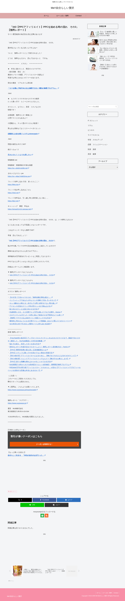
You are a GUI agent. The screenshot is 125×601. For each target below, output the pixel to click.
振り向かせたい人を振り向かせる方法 (23, 309)
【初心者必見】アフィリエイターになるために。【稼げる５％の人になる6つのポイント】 (42, 356)
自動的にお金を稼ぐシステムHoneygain (23, 134)
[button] (56, 505)
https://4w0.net (13, 193)
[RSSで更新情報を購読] (46, 515)
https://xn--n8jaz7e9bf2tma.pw (19, 176)
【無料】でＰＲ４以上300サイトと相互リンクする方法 (29, 318)
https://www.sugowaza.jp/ (17, 403)
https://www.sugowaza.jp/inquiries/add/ (22, 390)
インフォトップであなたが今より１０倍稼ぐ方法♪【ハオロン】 (32, 300)
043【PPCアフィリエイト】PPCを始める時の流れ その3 (31, 241)
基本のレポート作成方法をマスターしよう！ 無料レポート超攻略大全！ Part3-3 (38, 347)
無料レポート (13, 491)
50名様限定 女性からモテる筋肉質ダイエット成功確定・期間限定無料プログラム (39, 365)
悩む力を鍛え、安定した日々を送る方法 (24, 344)
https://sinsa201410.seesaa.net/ (19, 209)
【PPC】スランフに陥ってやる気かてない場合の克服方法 (30, 353)
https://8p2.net (13, 201)
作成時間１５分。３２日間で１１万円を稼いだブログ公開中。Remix (34, 312)
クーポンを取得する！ (44, 444)
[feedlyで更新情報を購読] (42, 515)
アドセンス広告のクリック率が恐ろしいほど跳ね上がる (30, 306)
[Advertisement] (44, 475)
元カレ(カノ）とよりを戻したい (19, 155)
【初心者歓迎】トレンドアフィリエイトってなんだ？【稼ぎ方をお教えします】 (39, 359)
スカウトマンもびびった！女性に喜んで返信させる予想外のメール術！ (35, 315)
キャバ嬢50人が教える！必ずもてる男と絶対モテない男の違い (32, 303)
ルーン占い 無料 (107, 593)
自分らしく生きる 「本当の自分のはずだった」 (26, 455)
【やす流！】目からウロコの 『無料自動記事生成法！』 (30, 297)
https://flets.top (13, 184)
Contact (116, 593)
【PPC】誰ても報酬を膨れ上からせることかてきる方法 (30, 361)
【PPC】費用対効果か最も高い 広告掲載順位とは (27, 350)
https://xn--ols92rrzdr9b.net (17, 168)
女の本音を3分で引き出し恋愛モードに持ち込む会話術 (29, 324)
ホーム (99, 593)
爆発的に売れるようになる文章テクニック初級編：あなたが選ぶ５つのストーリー (39, 321)
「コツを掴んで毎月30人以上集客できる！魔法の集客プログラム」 (32, 88)
